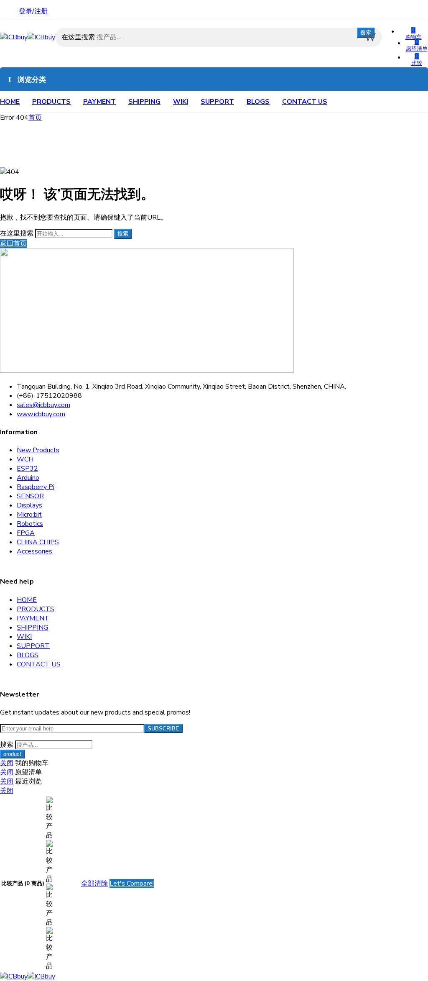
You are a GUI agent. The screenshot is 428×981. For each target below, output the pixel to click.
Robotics (30, 523)
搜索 (365, 32)
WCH (25, 459)
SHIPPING (144, 101)
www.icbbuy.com (41, 414)
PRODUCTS (51, 101)
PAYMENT (99, 101)
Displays (29, 505)
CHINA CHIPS (38, 542)
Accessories (34, 551)
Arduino (28, 477)
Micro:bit (29, 514)
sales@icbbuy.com (43, 405)
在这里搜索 (79, 37)
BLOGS (258, 101)
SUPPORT (217, 101)
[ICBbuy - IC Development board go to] (27, 37)
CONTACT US (304, 101)
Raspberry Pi (35, 487)
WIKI (180, 101)
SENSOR (30, 496)
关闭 (6, 763)
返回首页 (13, 243)
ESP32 (27, 468)
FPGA (26, 533)
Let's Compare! (132, 883)
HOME (10, 101)
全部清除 (94, 883)
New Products (38, 450)
